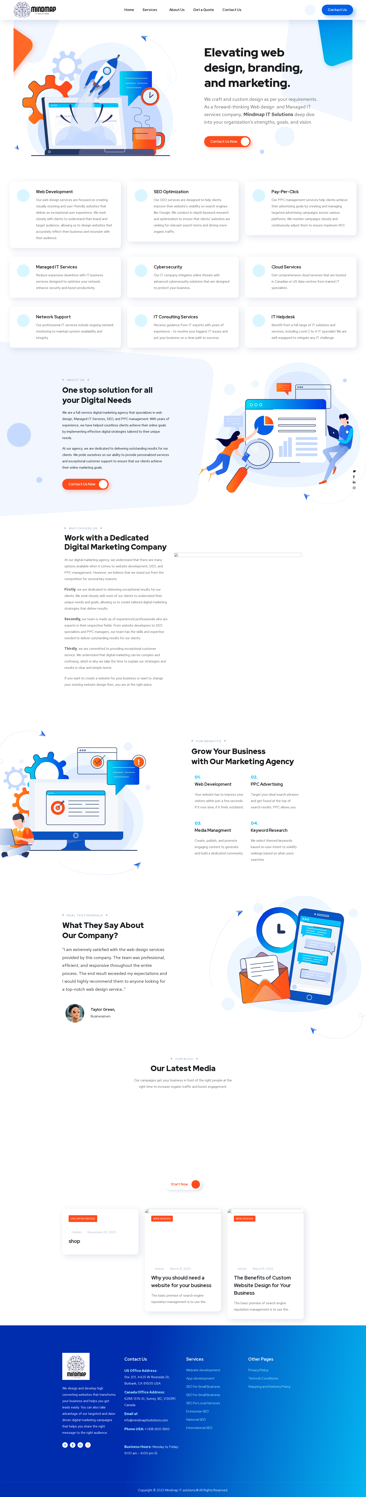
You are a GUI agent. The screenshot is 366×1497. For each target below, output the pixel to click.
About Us (177, 10)
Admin (77, 1232)
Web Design (162, 1218)
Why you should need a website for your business (181, 1281)
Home (129, 10)
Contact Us (231, 10)
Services (150, 10)
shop (74, 1241)
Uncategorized (83, 1218)
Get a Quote (203, 10)
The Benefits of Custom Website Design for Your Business (262, 1285)
